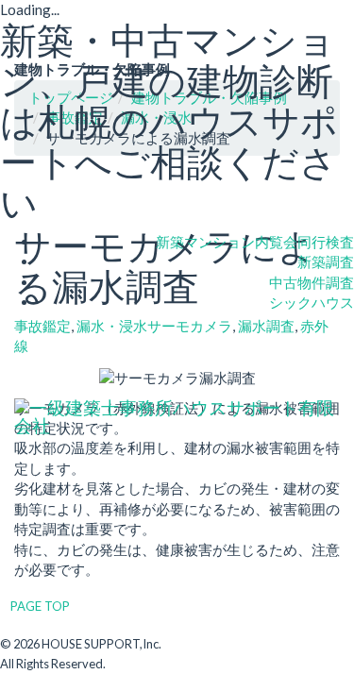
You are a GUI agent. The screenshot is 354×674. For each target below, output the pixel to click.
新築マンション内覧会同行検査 (255, 241)
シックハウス (311, 302)
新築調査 (325, 261)
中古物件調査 (311, 282)
